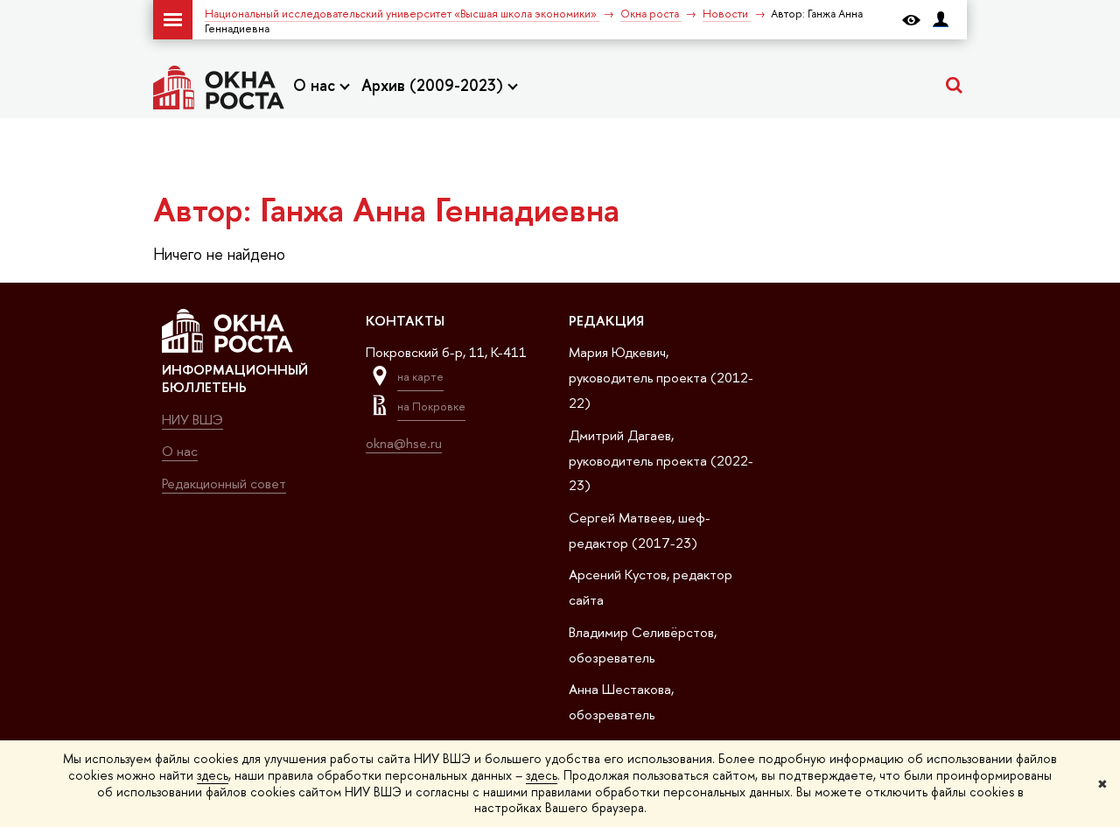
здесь (212, 775)
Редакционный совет (224, 483)
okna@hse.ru (404, 443)
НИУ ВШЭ (192, 419)
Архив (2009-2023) (434, 85)
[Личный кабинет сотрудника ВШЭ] (941, 19)
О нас (316, 85)
